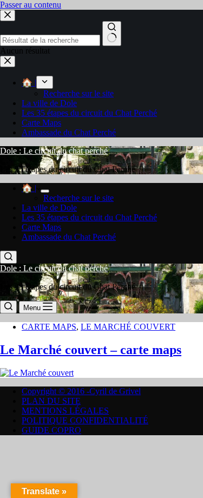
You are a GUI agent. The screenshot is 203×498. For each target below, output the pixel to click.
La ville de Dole (49, 207)
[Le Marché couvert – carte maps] (37, 372)
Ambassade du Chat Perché (69, 236)
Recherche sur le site (78, 197)
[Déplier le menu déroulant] (45, 191)
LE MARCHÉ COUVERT (128, 326)
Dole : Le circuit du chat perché (54, 150)
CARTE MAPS (49, 326)
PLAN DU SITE (51, 400)
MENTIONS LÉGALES (65, 410)
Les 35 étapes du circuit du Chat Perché (89, 217)
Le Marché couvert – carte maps (90, 350)
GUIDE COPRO (51, 430)
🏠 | (29, 188)
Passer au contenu (30, 4)
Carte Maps (41, 227)
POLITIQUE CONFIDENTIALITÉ (85, 420)
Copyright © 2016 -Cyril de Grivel (81, 391)
